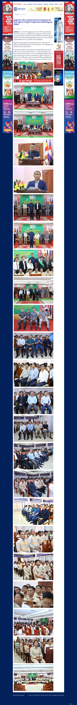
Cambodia (30, 4)
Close (71, 704)
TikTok (56, 4)
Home (25, 4)
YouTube (51, 4)
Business (40, 4)
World (35, 4)
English (61, 4)
